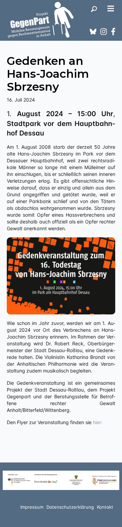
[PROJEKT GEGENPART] (41, 19)
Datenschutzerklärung (70, 507)
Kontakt (105, 507)
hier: (97, 422)
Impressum (31, 507)
